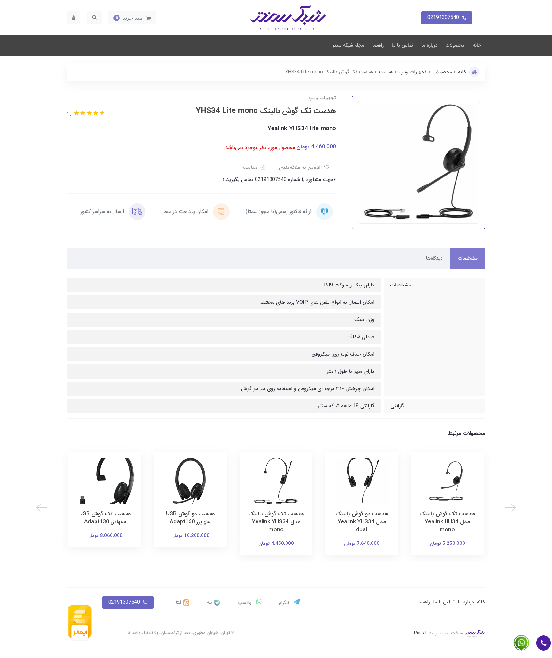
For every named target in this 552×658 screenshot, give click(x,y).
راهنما (378, 45)
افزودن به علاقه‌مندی (301, 167)
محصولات (455, 45)
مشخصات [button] (468, 258)
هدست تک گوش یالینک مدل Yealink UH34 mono (447, 522)
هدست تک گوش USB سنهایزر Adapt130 (105, 518)
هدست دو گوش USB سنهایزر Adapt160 (190, 518)
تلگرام (284, 602)
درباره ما (429, 45)
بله (210, 602)
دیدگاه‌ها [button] (434, 258)
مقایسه (250, 167)
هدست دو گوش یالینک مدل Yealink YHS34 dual (361, 522)
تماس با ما (402, 45)
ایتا (179, 602)
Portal (420, 633)
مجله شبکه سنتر (348, 45)
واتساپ (245, 602)
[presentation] (510, 508)
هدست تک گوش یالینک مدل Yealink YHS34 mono (276, 522)
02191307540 (270, 180)
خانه (477, 45)
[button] (132, 17)
